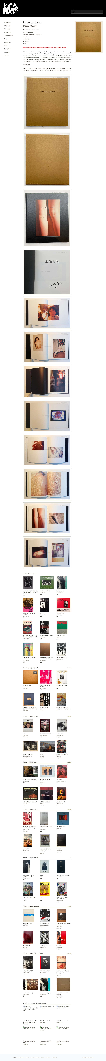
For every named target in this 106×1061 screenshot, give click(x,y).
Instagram (54, 1057)
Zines (5, 39)
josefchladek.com (89, 1057)
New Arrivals (7, 22)
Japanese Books (8, 35)
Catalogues (7, 42)
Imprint (27, 1057)
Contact (6, 55)
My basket (7, 52)
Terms (42, 1057)
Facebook (48, 1057)
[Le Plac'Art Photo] (11, 8)
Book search (74, 9)
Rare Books (7, 32)
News (5, 45)
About (32, 1057)
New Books (7, 25)
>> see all (69, 668)
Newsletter (7, 49)
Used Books (7, 29)
